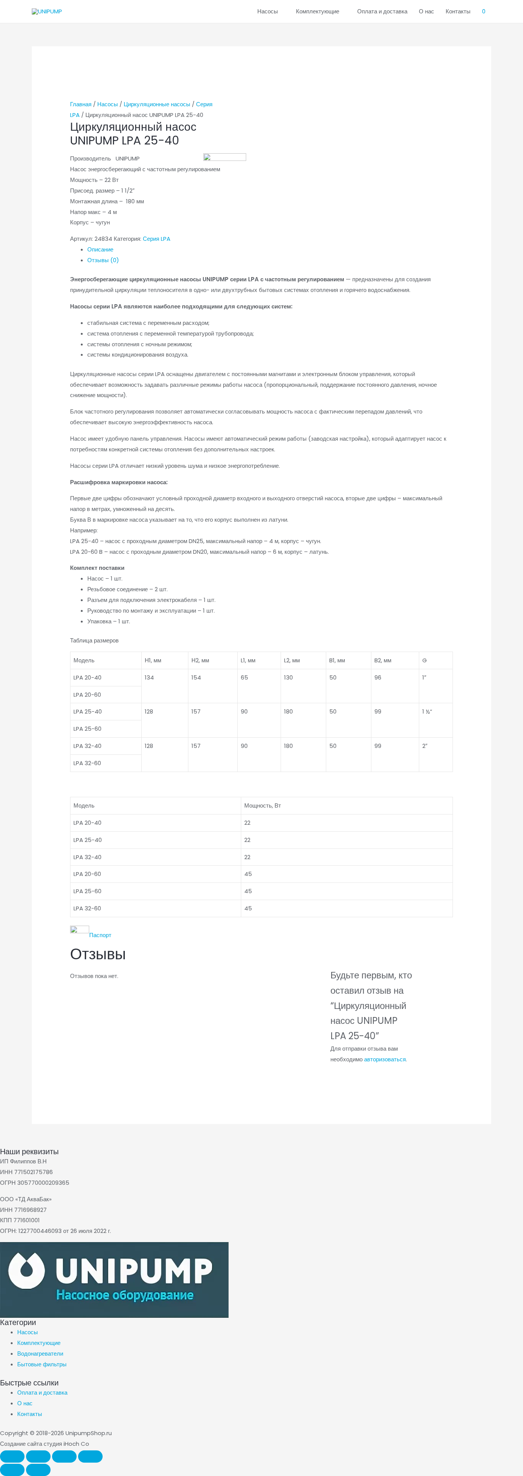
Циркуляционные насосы (157, 104)
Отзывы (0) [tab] (103, 260)
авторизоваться (385, 1059)
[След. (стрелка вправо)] (38, 1470)
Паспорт (100, 935)
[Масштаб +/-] (12, 1456)
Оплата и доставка (382, 11)
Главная (81, 104)
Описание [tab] (100, 249)
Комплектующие (317, 11)
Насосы (267, 11)
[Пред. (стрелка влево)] (12, 1470)
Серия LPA (156, 239)
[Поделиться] (64, 1456)
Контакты (458, 11)
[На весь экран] (38, 1456)
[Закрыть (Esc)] (90, 1456)
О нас (426, 11)
